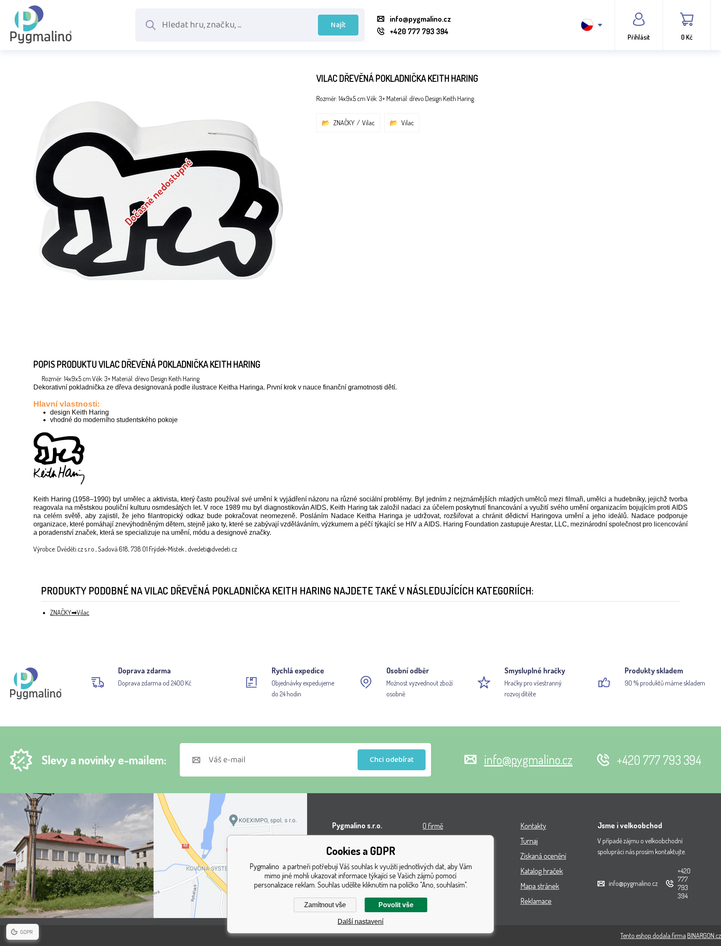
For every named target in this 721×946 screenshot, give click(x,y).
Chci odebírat (392, 760)
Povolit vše (395, 904)
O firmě (433, 825)
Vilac (368, 123)
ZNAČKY (344, 123)
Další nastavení (360, 921)
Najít (338, 25)
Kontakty (533, 825)
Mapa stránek (539, 885)
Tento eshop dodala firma (653, 935)
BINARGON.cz (704, 935)
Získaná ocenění (543, 855)
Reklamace (536, 901)
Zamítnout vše (325, 904)
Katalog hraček (541, 870)
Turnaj (529, 840)
